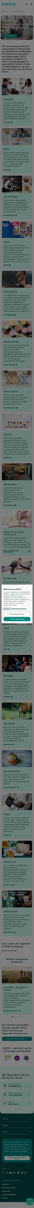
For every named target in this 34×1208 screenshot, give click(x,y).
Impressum (7, 608)
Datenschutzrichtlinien (19, 608)
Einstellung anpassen (17, 614)
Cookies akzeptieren (17, 619)
